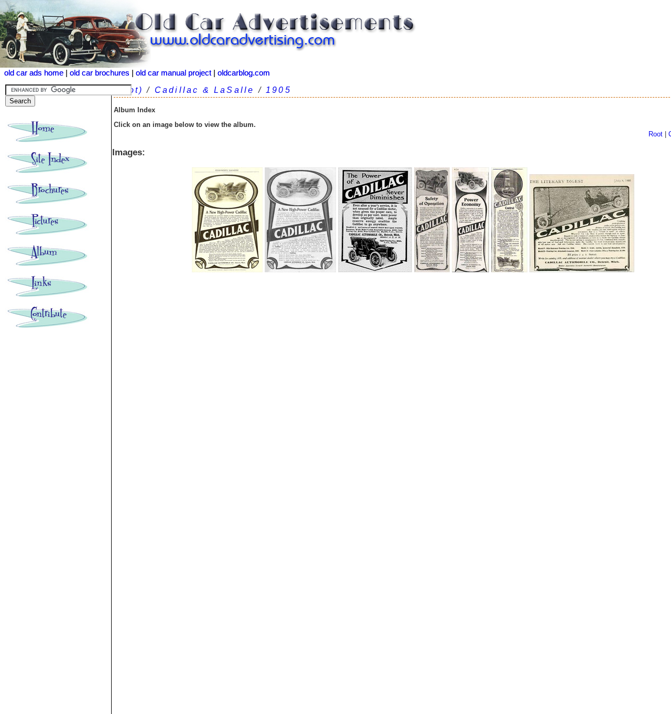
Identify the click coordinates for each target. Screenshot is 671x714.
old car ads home (33, 73)
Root (655, 134)
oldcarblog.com (244, 73)
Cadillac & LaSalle (205, 90)
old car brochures (99, 73)
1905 (278, 90)
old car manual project (173, 73)
